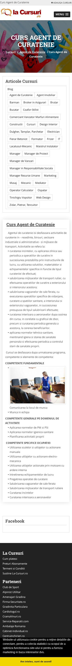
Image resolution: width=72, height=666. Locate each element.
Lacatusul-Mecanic (21, 146)
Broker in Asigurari (34, 102)
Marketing (50, 175)
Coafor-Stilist (30, 109)
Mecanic (26, 183)
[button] (62, 14)
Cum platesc (10, 558)
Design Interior (48, 124)
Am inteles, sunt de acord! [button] (36, 661)
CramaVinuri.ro (12, 616)
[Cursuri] (23, 12)
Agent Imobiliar (46, 95)
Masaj (13, 183)
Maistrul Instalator (47, 146)
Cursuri (11, 52)
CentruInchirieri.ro (14, 635)
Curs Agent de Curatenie (30, 224)
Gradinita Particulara (15, 606)
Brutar (54, 102)
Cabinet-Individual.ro (15, 631)
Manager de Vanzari (22, 161)
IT (59, 139)
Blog (10, 89)
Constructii (16, 124)
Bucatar (14, 109)
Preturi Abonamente (15, 563)
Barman (14, 102)
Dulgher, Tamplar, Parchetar (26, 131)
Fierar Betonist (18, 139)
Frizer (50, 139)
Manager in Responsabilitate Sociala (31, 168)
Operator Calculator (21, 190)
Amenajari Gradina (14, 596)
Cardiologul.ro (11, 611)
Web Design (43, 197)
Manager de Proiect (36, 153)
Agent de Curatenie (32, 52)
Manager (15, 153)
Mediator (40, 183)
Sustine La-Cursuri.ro (15, 573)
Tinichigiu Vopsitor (21, 197)
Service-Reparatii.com (16, 621)
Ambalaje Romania (14, 626)
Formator (37, 139)
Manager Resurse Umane (25, 175)
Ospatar (42, 190)
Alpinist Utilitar (12, 592)
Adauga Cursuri (62, 2)
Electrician (53, 131)
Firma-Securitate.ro (14, 601)
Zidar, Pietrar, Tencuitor (24, 204)
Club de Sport (11, 587)
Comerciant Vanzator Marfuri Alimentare (34, 117)
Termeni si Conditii (14, 568)
